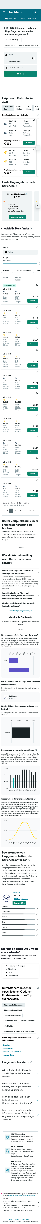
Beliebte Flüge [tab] (9, 1026)
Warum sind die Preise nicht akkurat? (18, 1210)
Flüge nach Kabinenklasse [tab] (13, 1005)
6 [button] (30, 510)
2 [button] (15, 510)
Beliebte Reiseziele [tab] (28, 1021)
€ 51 (6, 28)
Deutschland (25, 1219)
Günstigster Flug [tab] (8, 108)
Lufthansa (16, 892)
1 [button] (11, 510)
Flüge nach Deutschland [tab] (13, 1010)
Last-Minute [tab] (28, 108)
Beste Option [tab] (19, 108)
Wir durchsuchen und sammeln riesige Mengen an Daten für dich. (19, 1206)
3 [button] (20, 510)
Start (10, 1219)
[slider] (38, 263)
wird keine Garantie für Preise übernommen (21, 1195)
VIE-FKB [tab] (20, 547)
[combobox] (22, 252)
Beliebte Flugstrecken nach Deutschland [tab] (19, 1031)
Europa (16, 1219)
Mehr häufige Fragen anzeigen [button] (20, 611)
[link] (17, 217)
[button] (3, 12)
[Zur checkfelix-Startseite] (15, 12)
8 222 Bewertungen (20, 899)
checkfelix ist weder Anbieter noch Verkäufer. (17, 1202)
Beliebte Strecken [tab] (10, 1021)
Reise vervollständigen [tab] (12, 1015)
